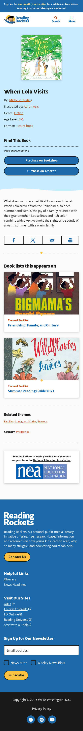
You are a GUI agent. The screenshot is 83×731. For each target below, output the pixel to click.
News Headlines (15, 584)
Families (9, 421)
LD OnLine (13, 614)
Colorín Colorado (17, 609)
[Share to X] (33, 240)
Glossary (10, 579)
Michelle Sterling (20, 100)
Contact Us (17, 557)
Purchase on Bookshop (42, 160)
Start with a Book (17, 625)
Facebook (30, 719)
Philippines (22, 432)
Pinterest (41, 719)
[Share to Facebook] (14, 240)
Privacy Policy (41, 709)
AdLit (9, 604)
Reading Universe (17, 620)
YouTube (52, 719)
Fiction (18, 113)
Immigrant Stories (25, 421)
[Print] (70, 240)
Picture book (24, 126)
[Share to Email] (52, 240)
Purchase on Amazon (41, 171)
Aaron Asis (31, 106)
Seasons (43, 421)
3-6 (21, 119)
